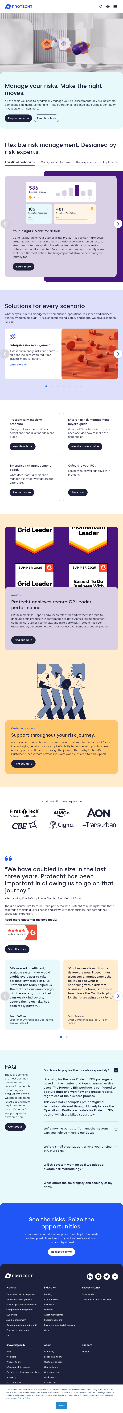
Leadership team (53, 1357)
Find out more (22, 492)
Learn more (23, 266)
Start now (78, 492)
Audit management (16, 1320)
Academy (11, 1377)
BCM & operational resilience (21, 1304)
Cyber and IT (13, 1315)
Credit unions (51, 1299)
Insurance (49, 1304)
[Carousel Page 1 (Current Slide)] (45, 385)
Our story (49, 1351)
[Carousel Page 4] (62, 385)
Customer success (54, 1362)
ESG (8, 1335)
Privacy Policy (24, 1398)
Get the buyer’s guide (85, 446)
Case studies (88, 1294)
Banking (48, 1294)
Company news (52, 1372)
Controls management (18, 1330)
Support (86, 1351)
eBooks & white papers (18, 1367)
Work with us (50, 1377)
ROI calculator (13, 1382)
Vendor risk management (19, 1299)
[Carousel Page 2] (51, 385)
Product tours (13, 1362)
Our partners (51, 1367)
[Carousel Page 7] (80, 385)
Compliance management (19, 1309)
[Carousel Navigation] (61, 224)
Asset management (54, 1315)
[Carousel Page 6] (74, 385)
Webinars (11, 1357)
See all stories (17, 949)
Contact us (15, 1126)
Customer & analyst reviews (96, 1299)
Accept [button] (62, 1405)
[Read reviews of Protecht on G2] (21, 939)
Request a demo (18, 118)
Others (47, 1330)
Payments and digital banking (59, 1325)
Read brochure (46, 118)
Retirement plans (53, 1320)
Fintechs (48, 1309)
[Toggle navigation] (115, 6)
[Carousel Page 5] (68, 385)
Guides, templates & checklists (22, 1372)
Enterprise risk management (21, 1294)
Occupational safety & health (21, 1325)
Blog (8, 1351)
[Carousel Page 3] (57, 385)
